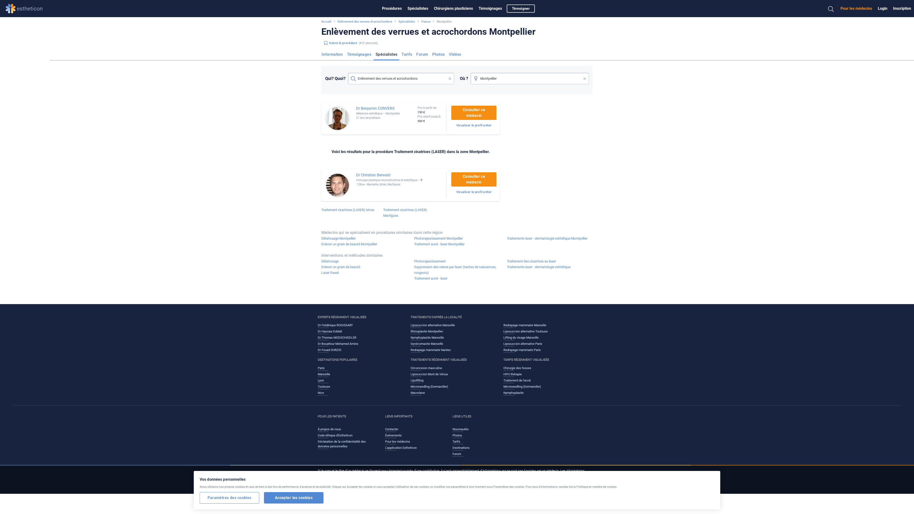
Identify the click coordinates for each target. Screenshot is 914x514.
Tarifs (407, 54)
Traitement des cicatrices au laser (531, 261)
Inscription (902, 8)
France (426, 21)
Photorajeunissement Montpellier (438, 238)
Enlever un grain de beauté (340, 267)
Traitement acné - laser (430, 278)
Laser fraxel (330, 273)
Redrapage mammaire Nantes (431, 350)
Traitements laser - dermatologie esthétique (539, 267)
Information (332, 54)
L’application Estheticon (401, 448)
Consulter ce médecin (474, 113)
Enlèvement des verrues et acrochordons (365, 21)
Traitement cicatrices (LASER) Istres (347, 210)
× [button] (450, 78)
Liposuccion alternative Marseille (433, 325)
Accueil (326, 21)
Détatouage (330, 261)
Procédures (392, 8)
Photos (438, 54)
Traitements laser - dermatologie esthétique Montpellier (547, 238)
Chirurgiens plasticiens (453, 8)
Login (882, 8)
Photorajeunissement (430, 261)
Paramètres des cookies (229, 497)
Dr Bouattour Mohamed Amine (338, 344)
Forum (422, 54)
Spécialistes (417, 8)
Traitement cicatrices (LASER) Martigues (405, 212)
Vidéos (455, 54)
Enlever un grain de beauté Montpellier (349, 244)
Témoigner (521, 8)
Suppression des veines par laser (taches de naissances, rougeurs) (455, 270)
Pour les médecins (856, 8)
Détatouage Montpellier (338, 238)
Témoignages (490, 8)
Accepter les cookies (294, 497)
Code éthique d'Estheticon (335, 435)
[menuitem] (392, 8)
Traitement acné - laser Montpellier (439, 244)
